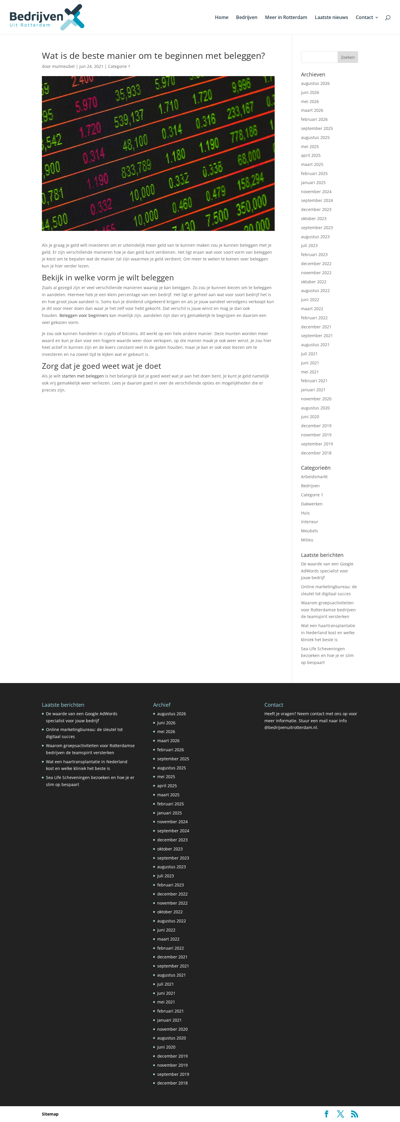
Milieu (307, 540)
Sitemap (50, 1114)
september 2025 (317, 128)
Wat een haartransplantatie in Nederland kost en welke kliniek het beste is (328, 632)
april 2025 (311, 155)
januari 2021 (313, 389)
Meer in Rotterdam (286, 17)
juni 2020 (310, 416)
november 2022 (316, 272)
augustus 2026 (315, 83)
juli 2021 (309, 353)
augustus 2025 (315, 137)
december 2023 (316, 209)
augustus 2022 (315, 290)
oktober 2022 (314, 281)
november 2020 (316, 399)
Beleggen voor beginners (83, 315)
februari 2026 (314, 119)
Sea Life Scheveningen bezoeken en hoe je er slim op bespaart (327, 655)
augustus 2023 (315, 236)
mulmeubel (63, 66)
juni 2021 (310, 363)
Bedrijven (246, 17)
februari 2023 (314, 254)
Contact (364, 17)
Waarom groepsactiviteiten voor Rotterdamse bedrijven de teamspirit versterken (328, 610)
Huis (305, 513)
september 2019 (317, 444)
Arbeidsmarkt (314, 476)
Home (221, 17)
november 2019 (316, 435)
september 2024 (317, 200)
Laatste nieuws (331, 17)
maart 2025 (312, 164)
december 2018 (316, 453)
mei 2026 (310, 101)
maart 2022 (312, 308)
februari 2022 (314, 317)
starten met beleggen (83, 376)
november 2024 (316, 191)
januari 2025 (313, 182)
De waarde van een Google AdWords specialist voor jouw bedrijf (327, 571)
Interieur (309, 521)
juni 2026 (310, 92)
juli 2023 (309, 245)
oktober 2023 (314, 218)
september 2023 (317, 227)
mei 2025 (310, 146)
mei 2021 (310, 372)
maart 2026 (312, 110)
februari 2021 (314, 380)
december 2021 (316, 327)
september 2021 (317, 335)
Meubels (309, 530)
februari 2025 (314, 173)
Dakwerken (312, 504)
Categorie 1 (119, 66)
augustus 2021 (315, 344)
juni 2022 (310, 299)
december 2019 (316, 425)
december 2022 (316, 263)
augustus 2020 (315, 408)
